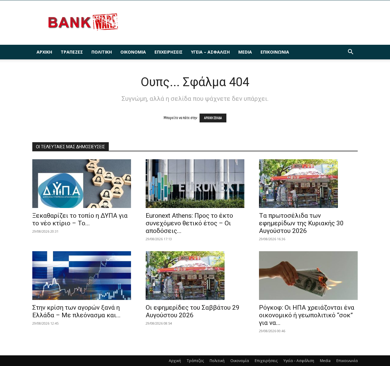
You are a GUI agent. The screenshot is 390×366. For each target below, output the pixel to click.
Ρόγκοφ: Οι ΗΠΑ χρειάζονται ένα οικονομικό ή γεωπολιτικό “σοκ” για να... (306, 315)
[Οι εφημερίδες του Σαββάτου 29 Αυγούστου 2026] (195, 275)
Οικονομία (133, 52)
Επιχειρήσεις (168, 52)
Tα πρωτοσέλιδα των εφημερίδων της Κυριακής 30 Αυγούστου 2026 (301, 223)
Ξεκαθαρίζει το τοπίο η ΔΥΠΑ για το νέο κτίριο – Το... (80, 219)
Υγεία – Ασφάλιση (210, 52)
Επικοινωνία (275, 52)
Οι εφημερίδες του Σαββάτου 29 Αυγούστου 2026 (192, 311)
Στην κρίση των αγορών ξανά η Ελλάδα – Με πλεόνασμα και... (76, 311)
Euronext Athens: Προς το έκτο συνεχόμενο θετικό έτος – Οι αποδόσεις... (189, 223)
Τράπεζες (72, 52)
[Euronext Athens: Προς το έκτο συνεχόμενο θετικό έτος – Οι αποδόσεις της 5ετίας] (195, 183)
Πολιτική (101, 52)
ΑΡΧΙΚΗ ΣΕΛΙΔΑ (213, 118)
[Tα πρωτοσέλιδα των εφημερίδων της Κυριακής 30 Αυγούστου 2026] (308, 183)
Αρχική (44, 52)
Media (245, 52)
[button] (350, 52)
